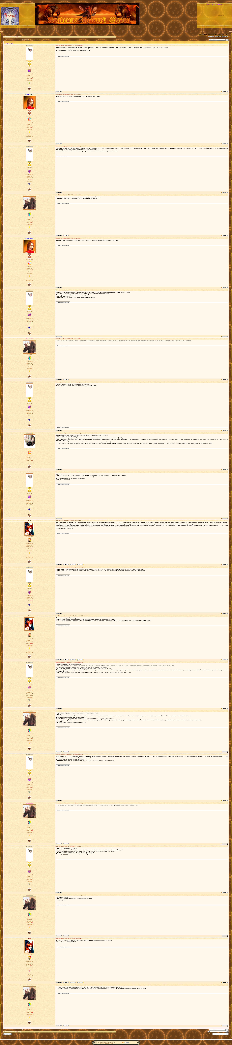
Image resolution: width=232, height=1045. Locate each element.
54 (82, 710)
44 (80, 238)
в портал (65, 854)
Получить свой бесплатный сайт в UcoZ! (106, 1042)
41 (80, 94)
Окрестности (16, 39)
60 (79, 984)
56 (82, 802)
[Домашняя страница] (73, 565)
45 (80, 289)
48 (80, 433)
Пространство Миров (7, 39)
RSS (215, 26)
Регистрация (221, 15)
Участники (210, 34)
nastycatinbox (15, 38)
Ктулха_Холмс (29, 194)
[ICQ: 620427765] (66, 236)
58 (81, 895)
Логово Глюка (25, 39)
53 (82, 662)
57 (81, 846)
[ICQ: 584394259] (80, 565)
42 (80, 146)
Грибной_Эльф (29, 433)
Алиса (29, 520)
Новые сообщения (202, 34)
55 (82, 754)
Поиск (223, 34)
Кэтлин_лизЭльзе (29, 94)
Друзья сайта (4, 1039)
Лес (20, 39)
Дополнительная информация (63, 56)
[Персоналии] (29, 84)
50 (80, 520)
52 (82, 615)
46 (80, 338)
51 (82, 567)
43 (80, 194)
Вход (17, 26)
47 (79, 381)
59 (81, 938)
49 (80, 471)
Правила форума (217, 34)
